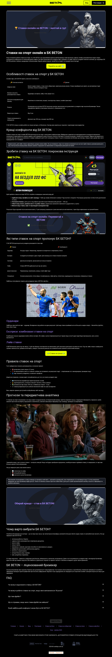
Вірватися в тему (40, 33)
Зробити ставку (34, 508)
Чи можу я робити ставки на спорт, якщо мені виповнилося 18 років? (35, 591)
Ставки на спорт (41, 230)
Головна (13, 626)
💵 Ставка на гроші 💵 (56, 353)
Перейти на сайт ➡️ (56, 66)
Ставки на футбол (94, 626)
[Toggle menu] (8, 2)
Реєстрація (97, 3)
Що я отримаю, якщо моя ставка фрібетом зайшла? (28, 602)
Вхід (86, 3)
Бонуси (22, 626)
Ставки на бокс (49, 626)
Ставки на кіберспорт (64, 626)
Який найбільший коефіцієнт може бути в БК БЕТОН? (29, 608)
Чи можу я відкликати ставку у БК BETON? (24, 585)
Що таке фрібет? (14, 596)
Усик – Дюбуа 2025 (56, 630)
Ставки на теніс (80, 626)
